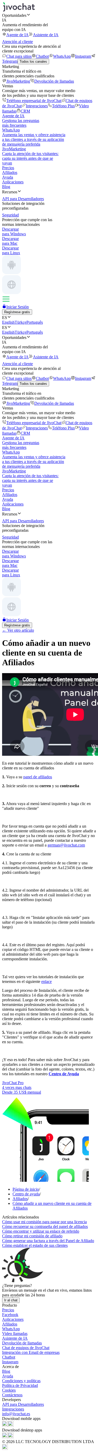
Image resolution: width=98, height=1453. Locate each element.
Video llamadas (14, 1333)
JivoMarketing (18, 81)
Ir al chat (11, 1300)
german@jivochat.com (66, 845)
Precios (8, 168)
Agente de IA (17, 35)
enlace (46, 981)
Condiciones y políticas (21, 1381)
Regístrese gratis (17, 312)
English (8, 322)
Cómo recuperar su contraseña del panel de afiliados (45, 1226)
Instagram (83, 56)
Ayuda (7, 177)
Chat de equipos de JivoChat (25, 1347)
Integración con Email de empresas (31, 1352)
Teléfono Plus (63, 106)
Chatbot (42, 56)
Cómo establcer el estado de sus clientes (35, 1245)
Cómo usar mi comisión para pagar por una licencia (44, 1222)
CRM (25, 111)
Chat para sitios (19, 56)
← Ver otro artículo (18, 630)
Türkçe (20, 322)
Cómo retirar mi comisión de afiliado (32, 1236)
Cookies (9, 1390)
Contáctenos (12, 1395)
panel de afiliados (37, 777)
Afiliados (9, 172)
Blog (6, 186)
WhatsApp (62, 56)
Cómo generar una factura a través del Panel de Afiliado (48, 1240)
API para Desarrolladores (23, 1404)
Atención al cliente (17, 41)
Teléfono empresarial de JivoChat (33, 100)
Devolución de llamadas (54, 81)
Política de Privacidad (20, 1385)
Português (34, 322)
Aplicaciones (13, 182)
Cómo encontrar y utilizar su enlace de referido (40, 1231)
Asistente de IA (46, 35)
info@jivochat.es (16, 1414)
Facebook (10, 1314)
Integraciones (37, 106)
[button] (49, 15)
